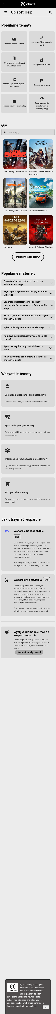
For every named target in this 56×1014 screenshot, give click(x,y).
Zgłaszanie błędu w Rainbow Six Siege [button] (24, 327)
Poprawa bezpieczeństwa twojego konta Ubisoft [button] (25, 337)
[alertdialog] (28, 996)
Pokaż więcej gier (26, 257)
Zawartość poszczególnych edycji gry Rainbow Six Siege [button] (23, 283)
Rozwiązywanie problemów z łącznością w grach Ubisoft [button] (25, 358)
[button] (14, 41)
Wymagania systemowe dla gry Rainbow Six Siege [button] (25, 293)
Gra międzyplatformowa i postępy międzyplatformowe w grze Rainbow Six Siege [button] (25, 305)
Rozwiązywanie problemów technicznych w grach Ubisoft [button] (26, 317)
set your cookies (28, 1006)
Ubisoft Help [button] (21, 12)
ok (46, 1007)
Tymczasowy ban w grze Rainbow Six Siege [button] (23, 348)
